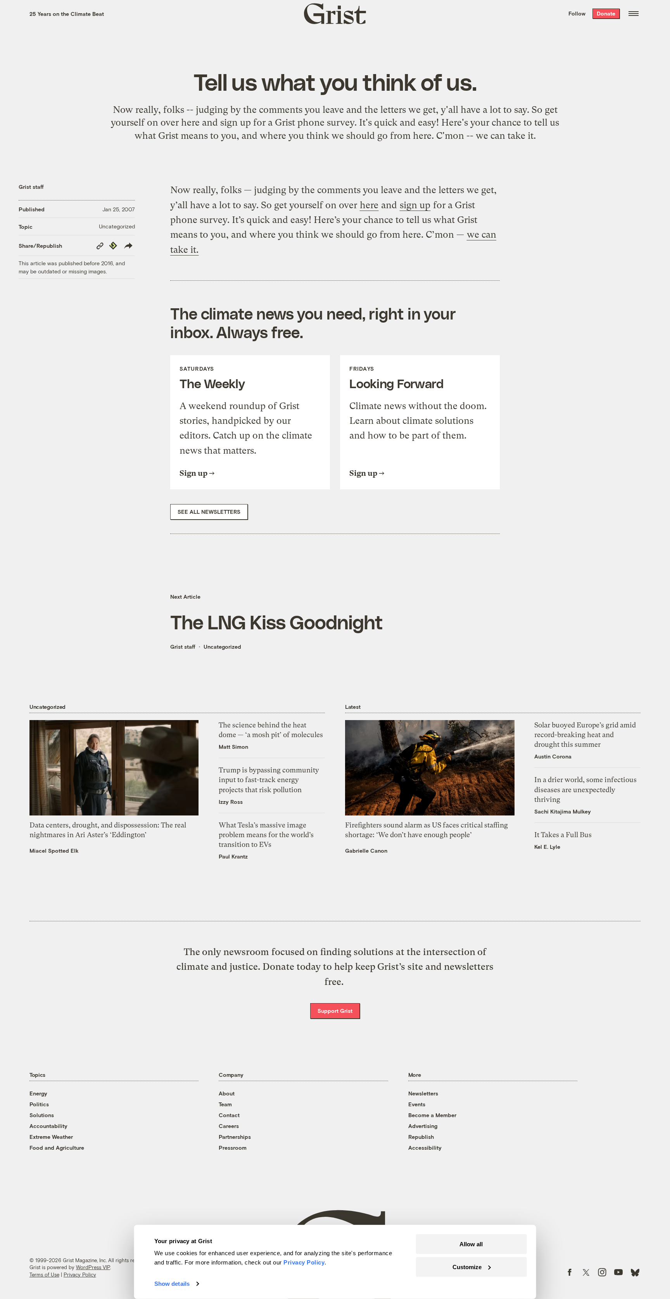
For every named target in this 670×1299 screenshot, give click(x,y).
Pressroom (233, 1147)
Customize (467, 1266)
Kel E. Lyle (547, 846)
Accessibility (425, 1147)
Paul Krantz (233, 856)
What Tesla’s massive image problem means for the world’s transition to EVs (266, 834)
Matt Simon (233, 746)
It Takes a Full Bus (563, 835)
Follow (576, 13)
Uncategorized (117, 226)
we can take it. (506, 135)
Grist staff (31, 186)
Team (225, 1104)
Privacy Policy (80, 1274)
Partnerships (235, 1136)
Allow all (471, 1244)
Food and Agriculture (56, 1147)
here (190, 122)
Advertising (422, 1126)
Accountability (48, 1126)
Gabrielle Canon (366, 850)
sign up (235, 122)
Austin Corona (553, 756)
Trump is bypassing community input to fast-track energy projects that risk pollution (269, 779)
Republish (421, 1136)
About (227, 1093)
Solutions (41, 1115)
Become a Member (432, 1115)
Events (416, 1104)
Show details (172, 1283)
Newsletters (423, 1093)
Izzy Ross (231, 801)
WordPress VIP (93, 1267)
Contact (229, 1115)
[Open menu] (634, 13)
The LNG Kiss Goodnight (276, 621)
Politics (39, 1104)
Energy (38, 1093)
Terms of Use (44, 1274)
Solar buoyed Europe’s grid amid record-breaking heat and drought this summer (585, 734)
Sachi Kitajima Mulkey (562, 811)
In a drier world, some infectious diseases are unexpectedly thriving (585, 789)
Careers (229, 1126)
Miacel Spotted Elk (54, 850)
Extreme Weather (51, 1136)
